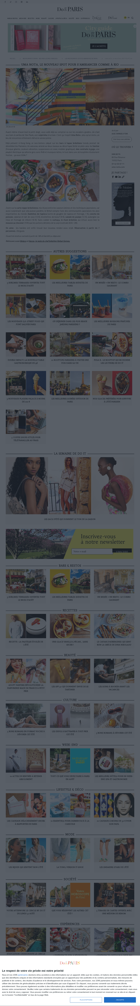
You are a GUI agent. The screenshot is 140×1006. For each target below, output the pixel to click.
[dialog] (70, 981)
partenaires (23, 975)
